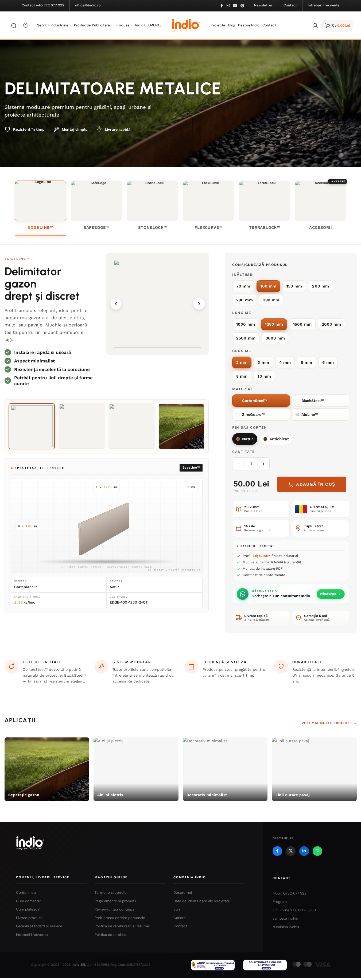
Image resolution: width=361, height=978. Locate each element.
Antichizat (279, 439)
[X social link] (291, 851)
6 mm (327, 362)
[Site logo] (186, 25)
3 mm (263, 362)
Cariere (179, 918)
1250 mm (274, 324)
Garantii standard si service (39, 926)
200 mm (320, 286)
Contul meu (26, 892)
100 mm (268, 286)
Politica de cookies (111, 934)
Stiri (176, 909)
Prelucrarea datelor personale (120, 918)
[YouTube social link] (235, 5)
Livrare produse (29, 918)
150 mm (294, 286)
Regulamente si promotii (115, 901)
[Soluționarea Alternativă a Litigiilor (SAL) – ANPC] (213, 965)
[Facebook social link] (222, 5)
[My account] (315, 25)
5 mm (306, 362)
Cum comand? (28, 901)
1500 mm (302, 324)
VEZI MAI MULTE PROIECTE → (329, 723)
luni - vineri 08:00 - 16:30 (294, 910)
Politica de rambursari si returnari (123, 926)
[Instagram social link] (228, 5)
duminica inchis (286, 927)
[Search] (14, 25)
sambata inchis (285, 918)
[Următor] (199, 304)
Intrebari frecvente (32, 934)
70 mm (243, 286)
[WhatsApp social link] (317, 851)
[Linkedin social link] (304, 851)
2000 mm (331, 324)
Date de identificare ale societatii (201, 901)
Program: (280, 901)
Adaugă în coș (315, 484)
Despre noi (182, 892)
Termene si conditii (111, 892)
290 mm (244, 300)
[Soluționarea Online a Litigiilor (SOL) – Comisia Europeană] (265, 965)
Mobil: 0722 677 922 (290, 893)
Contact (180, 926)
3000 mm (275, 338)
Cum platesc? (28, 909)
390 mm (271, 300)
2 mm (241, 362)
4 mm (285, 362)
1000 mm (245, 324)
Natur (247, 439)
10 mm (264, 376)
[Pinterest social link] (242, 5)
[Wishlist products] (26, 25)
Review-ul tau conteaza (114, 909)
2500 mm (245, 338)
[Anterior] (116, 304)
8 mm (241, 376)
